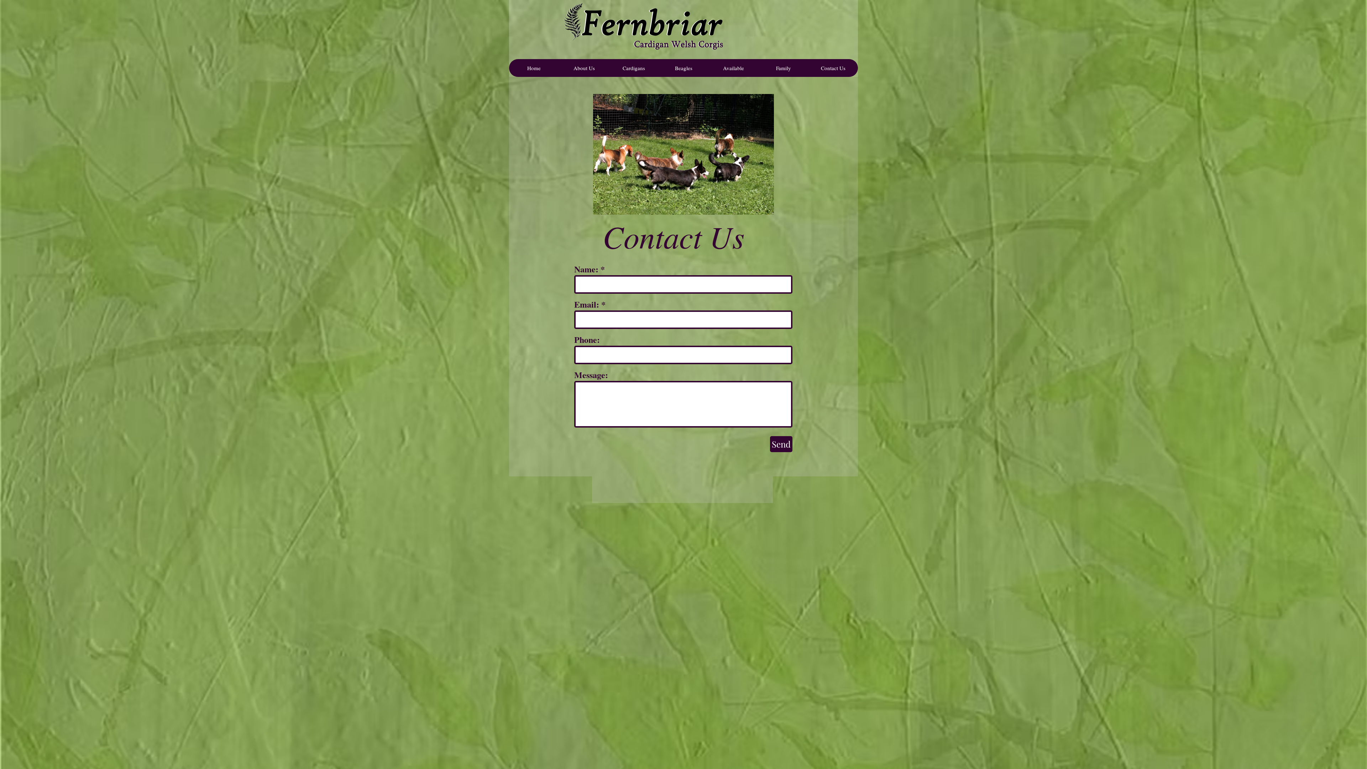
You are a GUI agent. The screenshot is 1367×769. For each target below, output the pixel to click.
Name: (586, 269)
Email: (586, 304)
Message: (591, 375)
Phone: (587, 339)
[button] (634, 68)
